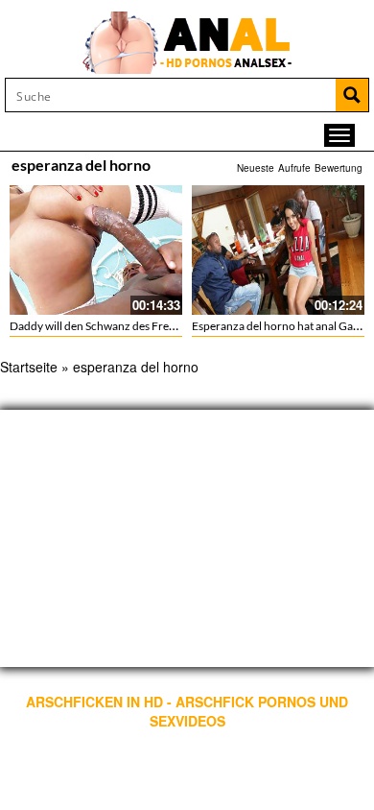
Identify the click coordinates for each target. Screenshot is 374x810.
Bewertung (338, 168)
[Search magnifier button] (352, 95)
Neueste (255, 168)
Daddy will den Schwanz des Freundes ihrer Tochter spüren (157, 326)
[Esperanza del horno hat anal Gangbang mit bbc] (278, 250)
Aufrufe (294, 168)
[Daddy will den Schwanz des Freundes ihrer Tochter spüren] (96, 250)
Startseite (29, 366)
